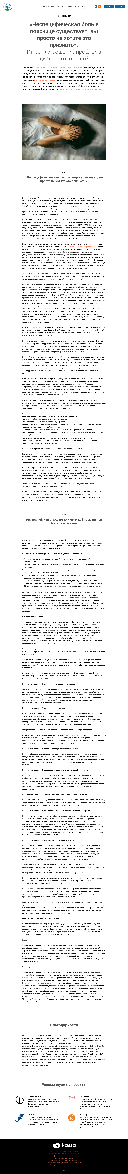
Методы (60, 6)
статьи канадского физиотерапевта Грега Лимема (57, 67)
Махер (88, 274)
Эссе (77, 6)
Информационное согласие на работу (64, 1165)
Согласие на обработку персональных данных (64, 1162)
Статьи (69, 6)
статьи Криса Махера (44, 80)
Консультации (48, 6)
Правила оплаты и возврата (64, 1158)
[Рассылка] (99, 6)
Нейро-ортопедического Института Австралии (82, 89)
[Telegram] (96, 6)
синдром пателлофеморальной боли (82, 247)
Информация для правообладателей (64, 1160)
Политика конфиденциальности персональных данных (64, 1156)
